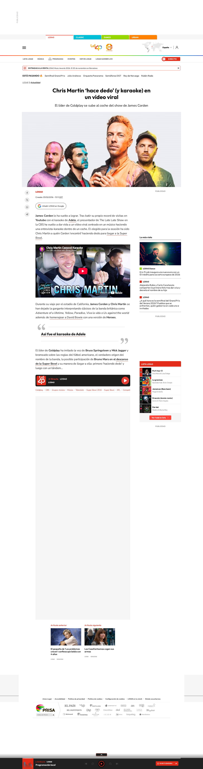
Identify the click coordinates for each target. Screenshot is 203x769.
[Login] (177, 47)
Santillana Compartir (111, 706)
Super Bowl (109, 390)
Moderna (82, 713)
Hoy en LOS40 (85, 59)
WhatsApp (27, 207)
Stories (118, 669)
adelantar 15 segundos (110, 763)
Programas (57, 59)
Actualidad (35, 82)
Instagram (85, 669)
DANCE (107, 37)
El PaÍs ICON (107, 713)
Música (40, 59)
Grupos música (58, 390)
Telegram (27, 214)
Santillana (96, 706)
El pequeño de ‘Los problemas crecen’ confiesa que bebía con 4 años (66, 652)
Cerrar (178, 68)
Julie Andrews (74, 75)
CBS (47, 390)
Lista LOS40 (28, 59)
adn (140, 706)
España (166, 47)
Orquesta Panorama (93, 75)
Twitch (112, 669)
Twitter (27, 199)
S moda (119, 713)
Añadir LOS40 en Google (53, 206)
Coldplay (39, 390)
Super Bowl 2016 (94, 390)
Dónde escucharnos (152, 699)
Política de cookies (95, 699)
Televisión (80, 390)
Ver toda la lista (159, 417)
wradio (96, 709)
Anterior (86, 763)
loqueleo (131, 713)
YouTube (96, 669)
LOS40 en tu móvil (135, 699)
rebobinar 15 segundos (92, 763)
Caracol (150, 706)
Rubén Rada (147, 75)
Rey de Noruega (131, 75)
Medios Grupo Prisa (45, 714)
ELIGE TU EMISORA (166, 763)
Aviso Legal (47, 699)
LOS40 (51, 37)
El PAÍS (70, 706)
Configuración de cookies (115, 699)
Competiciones (129, 390)
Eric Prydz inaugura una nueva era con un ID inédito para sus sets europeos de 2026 (160, 273)
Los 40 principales (83, 706)
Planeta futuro (138, 709)
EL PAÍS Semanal (128, 709)
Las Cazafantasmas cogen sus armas (99, 650)
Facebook (27, 192)
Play (101, 764)
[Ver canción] (146, 372)
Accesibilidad (60, 699)
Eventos (71, 59)
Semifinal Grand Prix (55, 75)
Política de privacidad (76, 699)
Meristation (144, 713)
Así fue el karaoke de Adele (63, 334)
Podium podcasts (95, 713)
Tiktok (90, 669)
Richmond (68, 713)
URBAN (135, 37)
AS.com (131, 706)
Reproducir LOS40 (125, 380)
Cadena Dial (117, 709)
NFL (118, 390)
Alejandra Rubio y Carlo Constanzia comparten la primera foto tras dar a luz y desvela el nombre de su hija (160, 287)
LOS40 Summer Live (104, 59)
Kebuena (148, 709)
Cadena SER (122, 706)
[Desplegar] (101, 754)
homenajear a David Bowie (66, 317)
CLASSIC (80, 37)
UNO (89, 709)
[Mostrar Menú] (26, 47)
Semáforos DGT (113, 75)
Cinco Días (107, 709)
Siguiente (117, 763)
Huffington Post (74, 709)
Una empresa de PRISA (45, 708)
